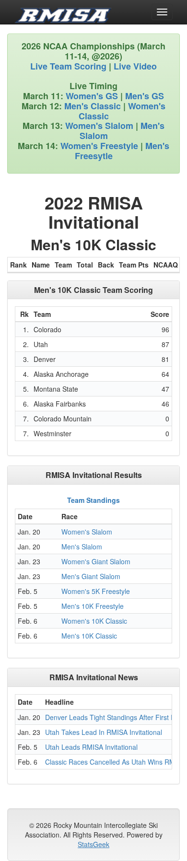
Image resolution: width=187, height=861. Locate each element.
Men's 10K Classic (89, 635)
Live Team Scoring (68, 66)
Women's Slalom (99, 125)
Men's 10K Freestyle (92, 606)
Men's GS (144, 96)
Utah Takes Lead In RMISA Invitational (103, 732)
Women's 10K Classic (94, 621)
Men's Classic (92, 106)
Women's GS (92, 96)
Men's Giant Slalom (90, 576)
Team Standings (93, 500)
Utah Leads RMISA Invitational (91, 747)
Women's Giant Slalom (95, 561)
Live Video (135, 66)
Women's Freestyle (99, 146)
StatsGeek (93, 844)
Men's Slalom (81, 546)
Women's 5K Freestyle (95, 591)
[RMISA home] (63, 12)
